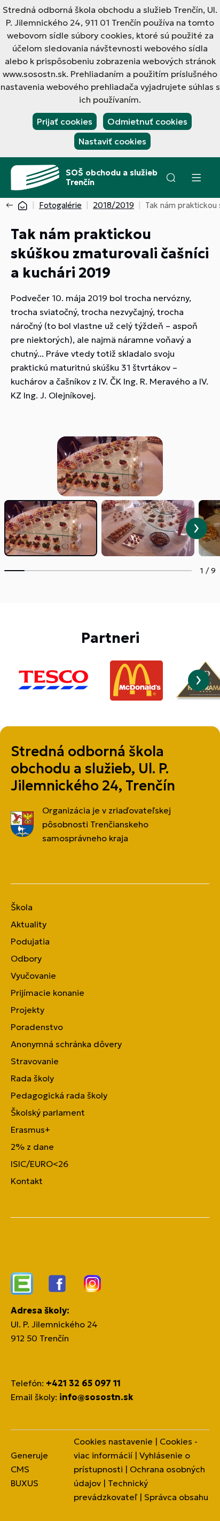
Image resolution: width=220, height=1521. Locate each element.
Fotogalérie (60, 205)
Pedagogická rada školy (59, 1095)
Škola (22, 907)
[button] (170, 177)
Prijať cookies (64, 121)
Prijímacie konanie (47, 992)
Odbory (26, 958)
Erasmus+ (30, 1129)
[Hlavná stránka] (22, 205)
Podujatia (30, 941)
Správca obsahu (176, 1497)
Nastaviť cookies (112, 141)
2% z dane (32, 1146)
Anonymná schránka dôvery (66, 1044)
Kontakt (27, 1181)
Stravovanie (35, 1061)
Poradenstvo (37, 1026)
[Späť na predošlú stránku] (11, 205)
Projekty (27, 1009)
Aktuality (28, 924)
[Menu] (196, 177)
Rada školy (32, 1078)
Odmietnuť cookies (147, 121)
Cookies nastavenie (113, 1441)
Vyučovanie (33, 975)
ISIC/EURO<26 (39, 1163)
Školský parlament (48, 1112)
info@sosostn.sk (96, 1397)
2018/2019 (113, 205)
